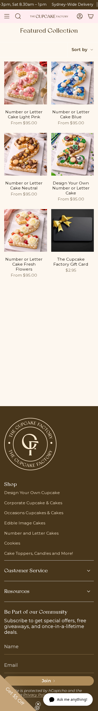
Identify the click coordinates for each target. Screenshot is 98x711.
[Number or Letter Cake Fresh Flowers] (25, 230)
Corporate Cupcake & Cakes (33, 502)
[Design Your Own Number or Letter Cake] (72, 154)
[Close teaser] (38, 704)
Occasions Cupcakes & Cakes (33, 512)
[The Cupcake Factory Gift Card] (72, 230)
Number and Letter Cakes (31, 533)
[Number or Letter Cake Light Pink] (25, 82)
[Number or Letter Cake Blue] (72, 82)
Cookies (12, 543)
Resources (17, 591)
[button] (18, 692)
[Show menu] (7, 16)
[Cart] (90, 16)
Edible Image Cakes (24, 522)
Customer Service (26, 570)
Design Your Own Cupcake (32, 492)
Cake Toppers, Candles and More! (38, 553)
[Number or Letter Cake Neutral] (25, 154)
